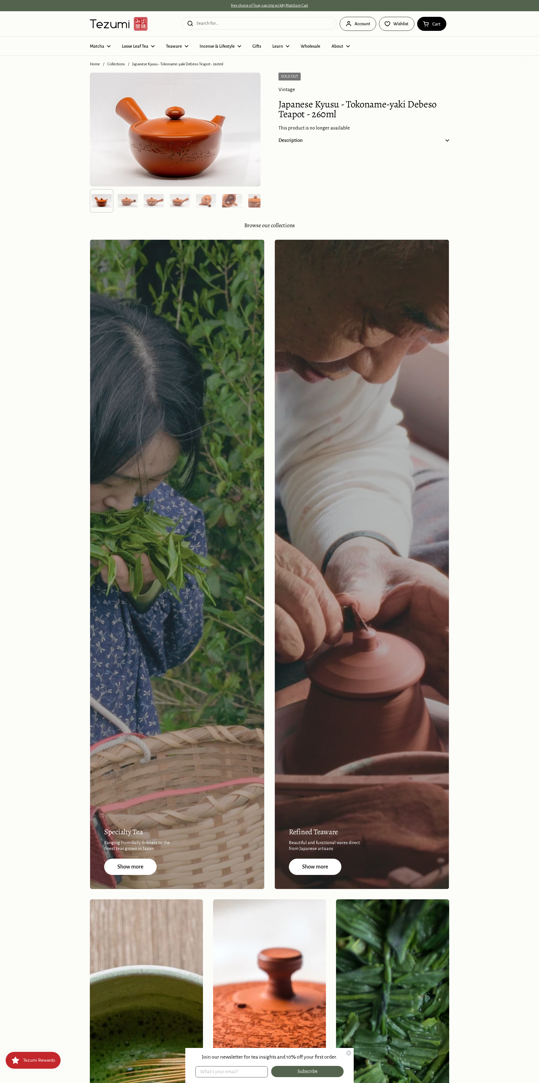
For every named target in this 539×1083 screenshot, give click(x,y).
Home (95, 64)
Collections (116, 64)
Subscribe (308, 1071)
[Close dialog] (348, 1053)
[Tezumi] (118, 24)
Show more (130, 867)
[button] (431, 24)
